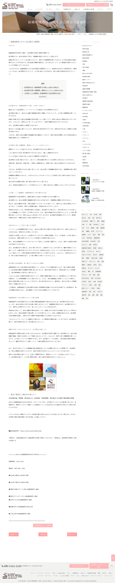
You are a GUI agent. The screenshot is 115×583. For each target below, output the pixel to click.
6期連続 (84, 234)
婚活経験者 (98, 271)
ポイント (97, 268)
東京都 (94, 248)
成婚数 (87, 258)
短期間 (87, 231)
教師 (98, 221)
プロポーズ (86, 147)
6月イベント (85, 214)
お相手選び (86, 126)
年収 (84, 64)
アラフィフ (86, 135)
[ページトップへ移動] (111, 566)
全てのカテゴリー (88, 46)
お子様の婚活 (86, 123)
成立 (83, 231)
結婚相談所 (84, 291)
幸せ (87, 298)
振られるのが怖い (88, 73)
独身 (101, 295)
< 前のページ (13, 534)
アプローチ (84, 274)
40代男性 (85, 116)
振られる (84, 218)
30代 (83, 228)
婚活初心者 (86, 52)
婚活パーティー (87, 79)
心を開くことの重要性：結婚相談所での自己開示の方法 (42, 93)
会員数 (100, 258)
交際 (93, 218)
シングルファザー (88, 110)
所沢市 (94, 264)
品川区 (92, 231)
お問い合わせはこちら (74, 4)
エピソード (84, 244)
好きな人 (95, 254)
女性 (94, 291)
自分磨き (85, 98)
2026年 (95, 214)
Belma (94, 234)
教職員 (102, 221)
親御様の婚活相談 (88, 101)
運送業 (92, 228)
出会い (84, 159)
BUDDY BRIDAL (85, 278)
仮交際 (84, 156)
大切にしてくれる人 (86, 254)
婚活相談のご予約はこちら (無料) (97, 4)
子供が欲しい (96, 224)
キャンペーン (99, 231)
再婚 (97, 295)
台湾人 (89, 281)
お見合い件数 (94, 258)
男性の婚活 (86, 49)
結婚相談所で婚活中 (86, 248)
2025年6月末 (85, 221)
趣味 (89, 271)
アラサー (85, 132)
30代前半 (84, 281)
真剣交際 (85, 86)
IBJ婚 (84, 119)
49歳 (94, 281)
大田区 (98, 288)
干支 (91, 214)
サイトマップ (108, 576)
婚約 (83, 258)
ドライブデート (90, 251)
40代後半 (100, 281)
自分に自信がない (88, 95)
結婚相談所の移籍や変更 (90, 92)
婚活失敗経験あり (88, 55)
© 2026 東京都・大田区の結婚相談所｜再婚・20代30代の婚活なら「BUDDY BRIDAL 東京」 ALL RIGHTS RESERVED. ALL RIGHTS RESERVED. (57, 581)
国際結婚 (85, 163)
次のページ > (72, 534)
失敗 (89, 218)
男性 (90, 291)
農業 (98, 274)
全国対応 (84, 268)
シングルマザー (87, 144)
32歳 (95, 285)
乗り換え (95, 244)
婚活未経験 (86, 58)
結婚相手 (101, 254)
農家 (94, 274)
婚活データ (84, 261)
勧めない (100, 248)
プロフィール (92, 261)
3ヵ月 (83, 238)
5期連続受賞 (97, 238)
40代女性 (85, 113)
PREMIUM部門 (85, 241)
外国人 (90, 285)
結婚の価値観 (86, 89)
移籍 (90, 244)
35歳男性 (89, 264)
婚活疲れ (85, 61)
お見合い (84, 271)
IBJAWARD (93, 241)
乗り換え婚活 (86, 153)
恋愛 (89, 295)
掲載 (99, 234)
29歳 (83, 224)
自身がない (98, 218)
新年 (100, 214)
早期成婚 (102, 228)
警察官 (83, 264)
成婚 (84, 70)
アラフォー (86, 138)
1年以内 (93, 288)
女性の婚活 (86, 166)
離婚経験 (85, 107)
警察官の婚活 (86, 104)
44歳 (97, 228)
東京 (103, 234)
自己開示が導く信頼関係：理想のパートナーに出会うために (43, 90)
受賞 (92, 278)
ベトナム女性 (86, 150)
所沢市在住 (89, 238)
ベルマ (89, 234)
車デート (98, 251)
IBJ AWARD (97, 278)
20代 (84, 141)
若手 (90, 274)
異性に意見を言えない (89, 83)
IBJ (93, 271)
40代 (103, 224)
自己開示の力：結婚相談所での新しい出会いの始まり (41, 87)
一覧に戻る (43, 534)
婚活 (99, 285)
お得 (99, 241)
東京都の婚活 (86, 76)
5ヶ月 (87, 228)
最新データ (92, 221)
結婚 (93, 295)
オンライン (90, 268)
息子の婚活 (86, 67)
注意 (90, 224)
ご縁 (84, 129)
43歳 (102, 261)
